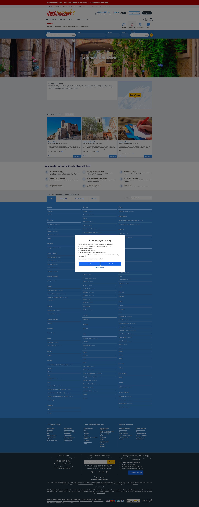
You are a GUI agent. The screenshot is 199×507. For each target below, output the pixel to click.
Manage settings (99, 267)
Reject (89, 264)
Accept (111, 264)
